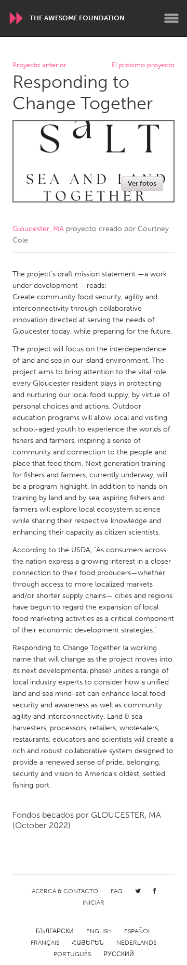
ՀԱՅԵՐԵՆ (88, 942)
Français (45, 942)
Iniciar (93, 902)
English (99, 931)
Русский (118, 954)
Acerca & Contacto (65, 891)
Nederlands (136, 942)
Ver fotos (142, 183)
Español (137, 931)
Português (72, 954)
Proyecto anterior (39, 65)
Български (55, 931)
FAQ (117, 891)
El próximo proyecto (143, 65)
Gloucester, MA (38, 228)
